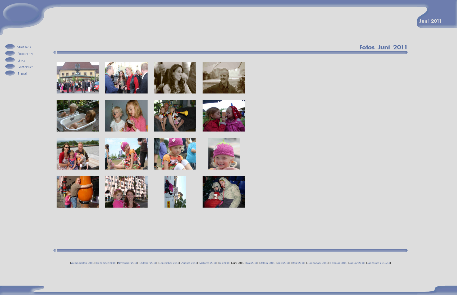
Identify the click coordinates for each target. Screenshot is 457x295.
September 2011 (169, 262)
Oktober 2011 (148, 262)
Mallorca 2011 (207, 262)
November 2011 (127, 262)
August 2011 (189, 262)
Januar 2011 (356, 262)
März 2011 (298, 262)
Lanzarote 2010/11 (378, 262)
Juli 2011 (224, 262)
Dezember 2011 (106, 262)
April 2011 (283, 262)
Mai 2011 (251, 262)
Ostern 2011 (267, 262)
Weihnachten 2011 (82, 262)
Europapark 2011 (317, 262)
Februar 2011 (338, 262)
